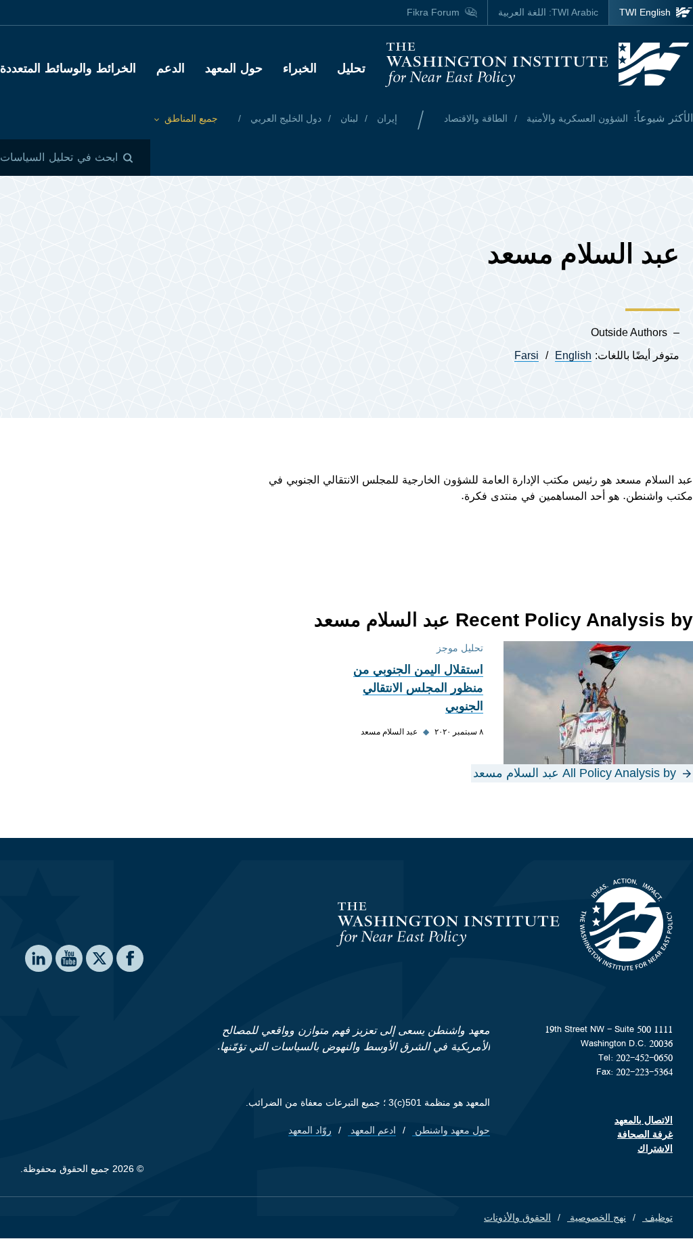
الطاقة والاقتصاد (476, 118)
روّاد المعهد (310, 1130)
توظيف (657, 1217)
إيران (385, 118)
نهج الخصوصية (596, 1217)
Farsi (526, 355)
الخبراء (300, 68)
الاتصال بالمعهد (643, 1120)
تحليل (351, 68)
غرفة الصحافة (645, 1134)
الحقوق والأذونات (517, 1217)
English (573, 355)
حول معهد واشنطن (451, 1130)
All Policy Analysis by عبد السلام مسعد (574, 773)
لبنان (348, 118)
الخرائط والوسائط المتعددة (68, 68)
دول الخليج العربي (284, 118)
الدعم (170, 68)
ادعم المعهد (372, 1130)
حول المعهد (234, 68)
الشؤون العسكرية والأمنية (576, 118)
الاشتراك (655, 1148)
